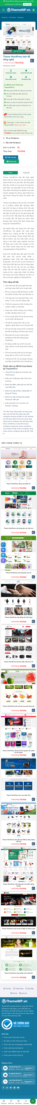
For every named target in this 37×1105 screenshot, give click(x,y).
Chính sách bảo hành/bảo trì (13, 1048)
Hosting (15, 406)
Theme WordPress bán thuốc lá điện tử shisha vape (18, 929)
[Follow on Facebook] (3, 1087)
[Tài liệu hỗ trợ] (3, 560)
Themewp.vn (10, 375)
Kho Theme (12, 17)
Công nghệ (18, 412)
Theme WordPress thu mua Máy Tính (19, 795)
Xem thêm (27, 4)
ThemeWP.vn (16, 224)
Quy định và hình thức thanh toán (15, 1041)
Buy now (11, 161)
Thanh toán (19, 989)
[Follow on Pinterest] (14, 1087)
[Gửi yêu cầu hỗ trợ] (3, 550)
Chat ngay (28, 1082)
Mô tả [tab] (10, 173)
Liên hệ (24, 993)
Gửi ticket (28, 1068)
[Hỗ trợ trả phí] (3, 555)
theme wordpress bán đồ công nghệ (20, 421)
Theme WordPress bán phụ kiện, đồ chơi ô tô (18, 662)
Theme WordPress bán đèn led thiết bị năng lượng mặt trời (18, 840)
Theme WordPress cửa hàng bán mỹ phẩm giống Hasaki (18, 885)
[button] (3, 10)
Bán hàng (20, 17)
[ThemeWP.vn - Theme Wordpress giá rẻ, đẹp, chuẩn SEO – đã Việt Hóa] (18, 9)
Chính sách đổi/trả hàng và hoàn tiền (16, 1052)
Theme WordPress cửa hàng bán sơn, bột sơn (18, 528)
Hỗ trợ (14, 993)
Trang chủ (4, 17)
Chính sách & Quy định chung (14, 1037)
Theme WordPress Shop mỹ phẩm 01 (18, 484)
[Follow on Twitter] (11, 1087)
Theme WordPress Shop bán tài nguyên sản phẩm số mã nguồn (18, 751)
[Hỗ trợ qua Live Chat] (3, 544)
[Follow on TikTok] (7, 1087)
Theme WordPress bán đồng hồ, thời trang (18, 617)
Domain (8, 406)
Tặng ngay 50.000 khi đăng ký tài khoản (19, 91)
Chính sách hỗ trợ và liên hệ (13, 1055)
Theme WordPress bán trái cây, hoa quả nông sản (18, 706)
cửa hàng (25, 412)
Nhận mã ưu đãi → (20, 125)
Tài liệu (8, 989)
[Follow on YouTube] (18, 1087)
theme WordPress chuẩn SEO (13, 424)
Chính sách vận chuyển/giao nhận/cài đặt (18, 1044)
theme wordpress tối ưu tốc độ (18, 431)
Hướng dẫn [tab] (26, 173)
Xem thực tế (19, 51)
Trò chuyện (28, 1075)
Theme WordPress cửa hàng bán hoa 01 (18, 573)
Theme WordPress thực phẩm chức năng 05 (19, 973)
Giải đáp (30, 989)
